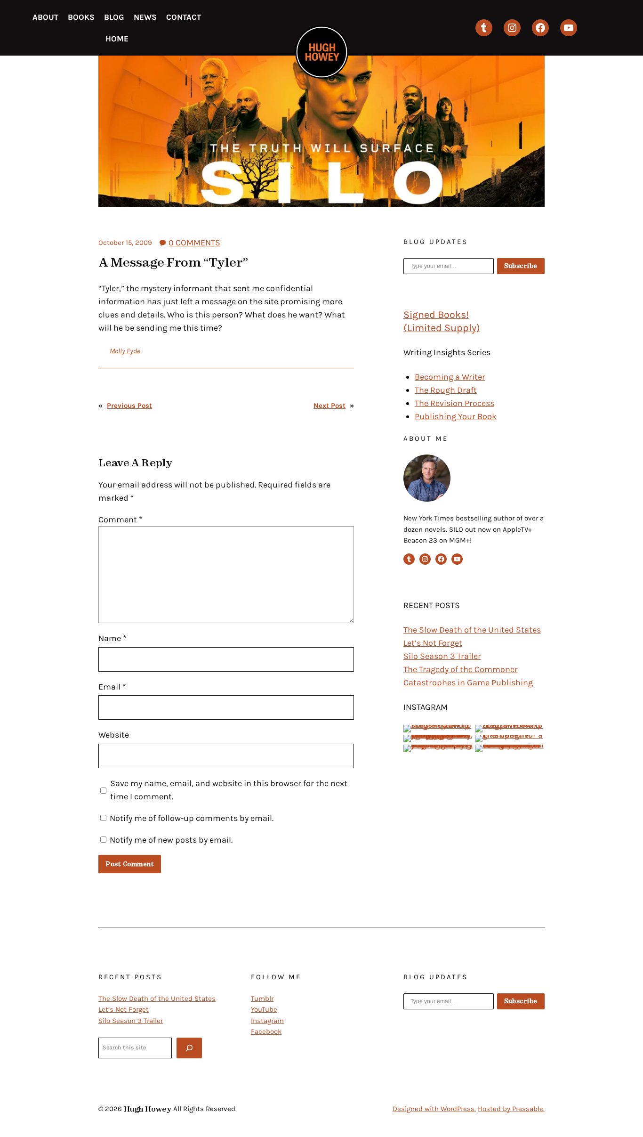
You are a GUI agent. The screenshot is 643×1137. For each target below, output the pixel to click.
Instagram (267, 1020)
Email (112, 687)
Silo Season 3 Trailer (442, 656)
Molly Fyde (125, 351)
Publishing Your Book (456, 416)
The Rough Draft (446, 390)
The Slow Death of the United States (472, 630)
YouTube (264, 1009)
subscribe (521, 265)
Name (112, 638)
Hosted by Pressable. (511, 1109)
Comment (120, 519)
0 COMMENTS (194, 242)
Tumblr (262, 998)
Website (113, 735)
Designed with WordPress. (434, 1109)
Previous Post (129, 405)
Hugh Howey (147, 1109)
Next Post (329, 405)
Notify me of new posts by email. (171, 840)
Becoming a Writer (450, 377)
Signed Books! (436, 314)
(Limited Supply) (441, 327)
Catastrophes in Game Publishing (468, 682)
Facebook (266, 1031)
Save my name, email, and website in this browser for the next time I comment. (228, 790)
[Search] (189, 1048)
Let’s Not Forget (432, 643)
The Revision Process (454, 403)
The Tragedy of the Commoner (460, 669)
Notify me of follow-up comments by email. (191, 818)
